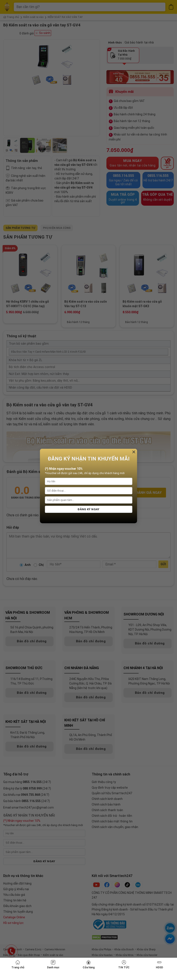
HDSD (159, 967)
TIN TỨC (124, 967)
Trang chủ (17, 967)
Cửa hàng (89, 967)
